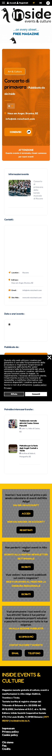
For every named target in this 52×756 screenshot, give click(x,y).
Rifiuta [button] (14, 394)
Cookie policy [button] (39, 384)
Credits (6, 749)
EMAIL (15, 653)
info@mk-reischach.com (20, 118)
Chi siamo (7, 742)
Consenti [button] (36, 394)
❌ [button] (49, 357)
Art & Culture (15, 71)
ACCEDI (26, 513)
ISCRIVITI (26, 566)
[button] (3, 3)
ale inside (9, 93)
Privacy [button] (8, 387)
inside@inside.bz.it (19, 720)
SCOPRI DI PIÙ (26, 636)
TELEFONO (34, 653)
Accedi (12, 3)
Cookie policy (10, 735)
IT (34, 3)
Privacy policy (10, 731)
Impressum (8, 728)
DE (40, 3)
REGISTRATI (26, 530)
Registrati (23, 3)
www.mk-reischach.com (32, 297)
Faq (4, 745)
